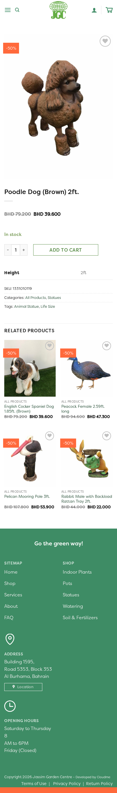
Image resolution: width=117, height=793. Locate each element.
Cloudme (103, 777)
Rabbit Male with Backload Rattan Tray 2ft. (86, 499)
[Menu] (7, 10)
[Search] (17, 10)
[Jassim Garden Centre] (58, 10)
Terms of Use (34, 783)
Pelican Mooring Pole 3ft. (27, 496)
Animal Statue (26, 306)
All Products (35, 297)
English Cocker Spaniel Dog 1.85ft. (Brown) (29, 409)
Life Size (48, 306)
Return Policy (99, 783)
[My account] (94, 10)
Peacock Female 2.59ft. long (83, 409)
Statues (54, 297)
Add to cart (65, 250)
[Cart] (109, 10)
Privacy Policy (67, 783)
